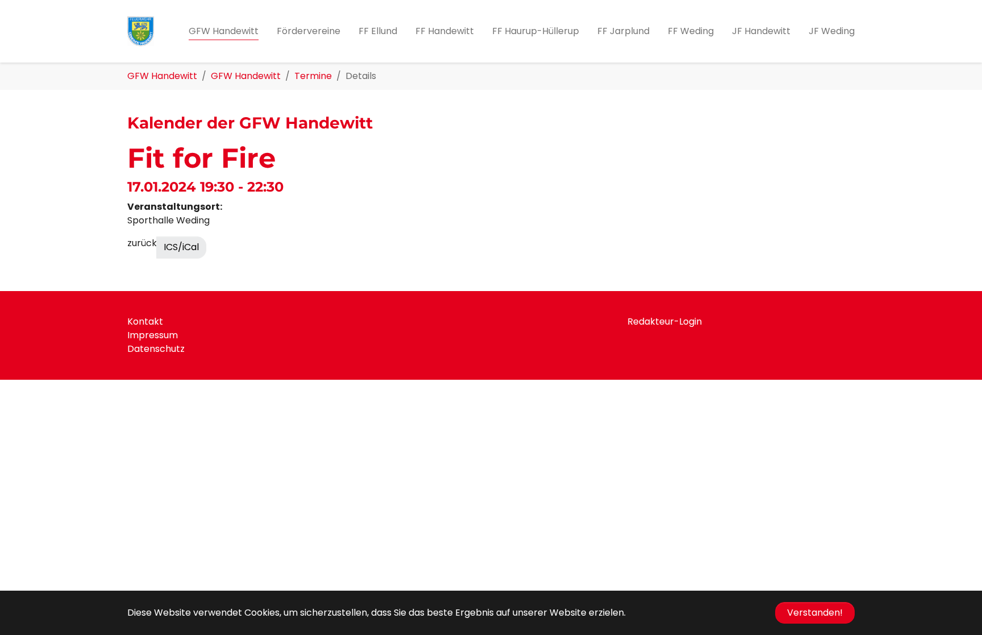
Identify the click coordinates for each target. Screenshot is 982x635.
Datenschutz (156, 348)
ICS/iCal (181, 247)
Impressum (152, 335)
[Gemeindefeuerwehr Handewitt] (140, 31)
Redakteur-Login (664, 321)
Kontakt (145, 321)
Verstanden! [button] (815, 612)
